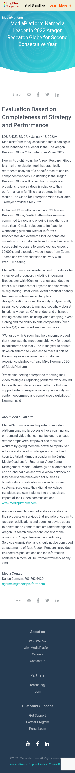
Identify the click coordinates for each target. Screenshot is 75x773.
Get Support (37, 715)
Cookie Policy (57, 764)
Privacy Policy (18, 764)
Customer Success (37, 706)
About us (37, 632)
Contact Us (37, 661)
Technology (38, 685)
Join (38, 691)
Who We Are (37, 641)
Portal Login (37, 728)
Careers (37, 654)
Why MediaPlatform (37, 648)
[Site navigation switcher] (71, 17)
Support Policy (38, 764)
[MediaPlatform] (12, 17)
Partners (37, 675)
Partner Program (37, 722)
